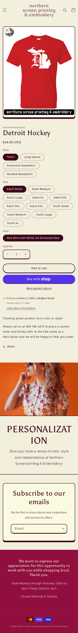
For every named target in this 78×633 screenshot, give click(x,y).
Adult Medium (41, 189)
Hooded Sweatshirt (20, 174)
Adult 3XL (13, 206)
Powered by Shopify (59, 626)
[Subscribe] (62, 528)
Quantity (8, 246)
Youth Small (61, 206)
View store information (21, 308)
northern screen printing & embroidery (34, 626)
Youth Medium (16, 214)
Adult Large (15, 197)
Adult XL (38, 197)
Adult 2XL (60, 197)
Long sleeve (32, 157)
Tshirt (10, 157)
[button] (5, 10)
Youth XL (13, 223)
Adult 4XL (36, 206)
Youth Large (44, 214)
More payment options (39, 288)
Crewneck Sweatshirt (21, 165)
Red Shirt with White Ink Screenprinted (33, 238)
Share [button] (11, 346)
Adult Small (14, 189)
